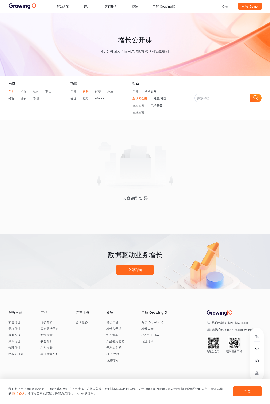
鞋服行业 (14, 335)
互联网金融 (139, 98)
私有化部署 (16, 354)
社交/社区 (160, 98)
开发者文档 (114, 347)
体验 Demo (250, 6)
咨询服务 (111, 6)
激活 (110, 91)
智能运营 (46, 335)
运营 (36, 91)
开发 (24, 98)
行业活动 (147, 341)
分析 (11, 98)
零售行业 (14, 322)
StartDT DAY (150, 335)
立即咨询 (135, 270)
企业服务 (151, 91)
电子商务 (156, 105)
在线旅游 (138, 105)
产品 (24, 91)
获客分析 (46, 341)
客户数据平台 (49, 328)
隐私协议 (18, 393)
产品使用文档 (115, 341)
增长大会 (147, 328)
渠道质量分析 (49, 354)
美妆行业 (14, 328)
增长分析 (46, 322)
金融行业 (14, 347)
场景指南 (112, 360)
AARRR (99, 98)
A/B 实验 (46, 347)
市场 (48, 91)
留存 (98, 91)
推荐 (86, 98)
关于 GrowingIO (152, 322)
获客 (86, 91)
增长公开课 (114, 328)
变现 (73, 98)
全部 (11, 91)
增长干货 (112, 322)
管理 (36, 98)
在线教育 (138, 112)
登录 (225, 6)
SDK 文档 (112, 354)
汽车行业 (14, 341)
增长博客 (112, 335)
